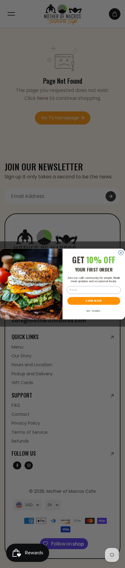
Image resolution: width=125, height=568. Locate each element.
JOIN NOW (94, 301)
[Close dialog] (121, 252)
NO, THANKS (94, 311)
